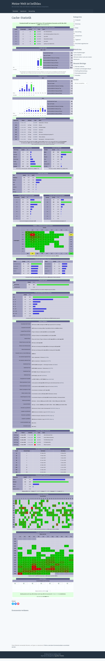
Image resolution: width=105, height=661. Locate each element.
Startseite (15, 11)
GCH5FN (39, 439)
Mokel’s (15, 270)
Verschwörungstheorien (81, 43)
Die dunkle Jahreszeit (80, 73)
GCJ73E (39, 444)
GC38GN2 (39, 43)
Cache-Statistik (77, 55)
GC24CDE (48, 371)
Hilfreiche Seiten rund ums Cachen (82, 57)
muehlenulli (16, 266)
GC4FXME (39, 36)
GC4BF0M (39, 31)
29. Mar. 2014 (23, 122)
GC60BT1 (55, 386)
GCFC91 (61, 382)
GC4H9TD (48, 412)
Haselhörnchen (48, 266)
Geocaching (32, 11)
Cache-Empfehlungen (79, 52)
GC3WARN (39, 34)
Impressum (23, 11)
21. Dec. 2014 (23, 129)
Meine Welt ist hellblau (26, 3)
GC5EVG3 (44, 375)
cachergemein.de (17, 263)
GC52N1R (35, 129)
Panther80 (16, 268)
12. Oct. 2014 (23, 127)
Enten (76, 28)
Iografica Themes (59, 656)
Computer (78, 20)
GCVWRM (35, 136)
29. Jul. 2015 (23, 139)
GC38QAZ (35, 139)
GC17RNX (35, 127)
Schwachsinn (78, 35)
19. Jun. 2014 (30, 439)
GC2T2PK (35, 122)
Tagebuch (78, 39)
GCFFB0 (39, 437)
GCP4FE (47, 415)
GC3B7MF (35, 134)
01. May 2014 (30, 444)
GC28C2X (53, 408)
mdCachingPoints (44, 24)
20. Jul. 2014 (23, 125)
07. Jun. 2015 (23, 136)
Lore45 (46, 268)
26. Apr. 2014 (30, 437)
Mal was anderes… (80, 66)
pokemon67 (47, 270)
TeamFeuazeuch (17, 273)
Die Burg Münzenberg (81, 71)
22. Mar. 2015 (23, 132)
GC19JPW (39, 38)
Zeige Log (58, 408)
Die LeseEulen (48, 263)
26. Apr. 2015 (23, 134)
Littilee (46, 273)
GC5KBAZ (35, 132)
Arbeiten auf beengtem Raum (83, 69)
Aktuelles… (78, 75)
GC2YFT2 (48, 361)
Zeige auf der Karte (49, 379)
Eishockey (77, 24)
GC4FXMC (39, 41)
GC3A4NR (35, 125)
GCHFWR (39, 442)
